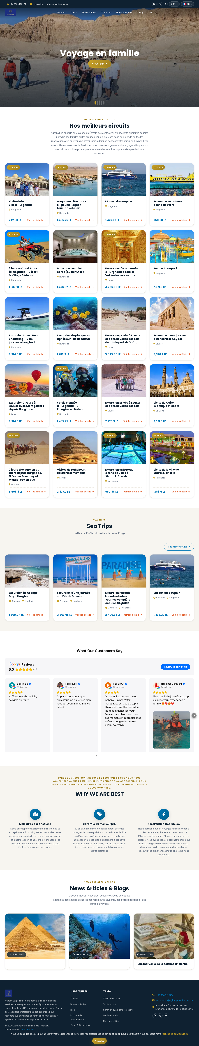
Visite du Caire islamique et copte (166, 404)
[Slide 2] (97, 103)
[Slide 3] (99, 103)
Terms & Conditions (80, 1025)
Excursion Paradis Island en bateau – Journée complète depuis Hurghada (118, 598)
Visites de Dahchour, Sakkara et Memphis (71, 471)
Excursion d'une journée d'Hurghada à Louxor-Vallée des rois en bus (121, 272)
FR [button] (188, 4)
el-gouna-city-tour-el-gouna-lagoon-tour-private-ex (71, 205)
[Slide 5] (103, 103)
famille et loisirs (110, 1015)
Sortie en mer (110, 1004)
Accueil (61, 12)
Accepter (99, 1041)
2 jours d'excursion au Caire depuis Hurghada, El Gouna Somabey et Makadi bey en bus (25, 475)
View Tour (98, 63)
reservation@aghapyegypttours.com (50, 4)
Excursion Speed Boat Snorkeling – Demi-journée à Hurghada (24, 339)
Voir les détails (35, 220)
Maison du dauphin (118, 201)
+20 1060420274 (18, 4)
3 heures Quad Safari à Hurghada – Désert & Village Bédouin (23, 272)
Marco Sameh (27, 1029)
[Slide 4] (101, 103)
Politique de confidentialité (175, 1034)
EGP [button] (173, 4)
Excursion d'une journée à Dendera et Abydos (169, 337)
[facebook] (154, 4)
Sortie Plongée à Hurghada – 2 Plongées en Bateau (70, 406)
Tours (73, 12)
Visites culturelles (111, 998)
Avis (151, 12)
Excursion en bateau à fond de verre (167, 203)
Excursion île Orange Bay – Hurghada (23, 594)
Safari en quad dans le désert (117, 1010)
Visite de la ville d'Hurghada (20, 203)
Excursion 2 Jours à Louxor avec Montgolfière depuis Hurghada (26, 406)
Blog (141, 12)
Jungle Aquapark (165, 268)
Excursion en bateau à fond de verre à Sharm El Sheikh (119, 473)
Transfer (106, 12)
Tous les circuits (177, 546)
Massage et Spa (111, 1021)
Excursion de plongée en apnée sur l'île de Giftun (73, 337)
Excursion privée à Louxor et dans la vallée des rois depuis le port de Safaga (123, 339)
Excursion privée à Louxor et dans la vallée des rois (123, 404)
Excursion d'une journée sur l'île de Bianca (73, 594)
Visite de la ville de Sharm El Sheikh (166, 471)
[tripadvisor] (165, 4)
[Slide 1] (95, 103)
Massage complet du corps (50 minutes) (71, 270)
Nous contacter (124, 12)
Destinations (89, 12)
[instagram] (159, 4)
